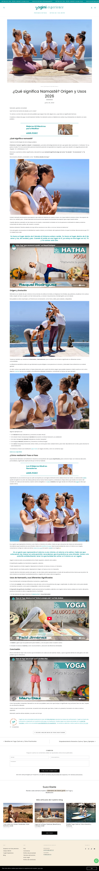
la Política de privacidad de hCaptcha (57, 774)
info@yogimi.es (47, 854)
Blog (4, 855)
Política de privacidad (29, 853)
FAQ (24, 848)
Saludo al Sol (35, 594)
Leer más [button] (40, 868)
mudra (84, 478)
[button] (4, 7)
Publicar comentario (49, 771)
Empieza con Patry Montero (11, 848)
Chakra (48, 482)
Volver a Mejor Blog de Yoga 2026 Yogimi (50, 732)
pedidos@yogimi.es (49, 850)
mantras (17, 371)
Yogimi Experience (8, 853)
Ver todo (49, 833)
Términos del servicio (29, 855)
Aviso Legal (26, 857)
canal (50, 548)
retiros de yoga (84, 723)
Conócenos (26, 851)
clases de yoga (37, 548)
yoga (77, 482)
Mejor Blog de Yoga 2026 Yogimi (51, 86)
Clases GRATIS (7, 851)
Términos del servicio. (77, 774)
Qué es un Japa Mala (16, 452)
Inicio (42, 86)
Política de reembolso (29, 859)
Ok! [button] (92, 868)
